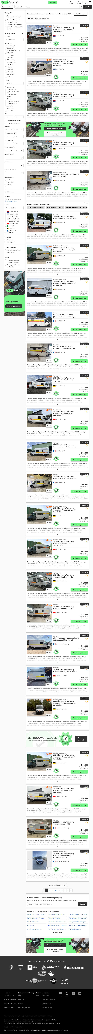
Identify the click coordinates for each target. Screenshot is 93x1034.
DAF (10, 57)
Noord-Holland (14, 221)
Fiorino (10, 111)
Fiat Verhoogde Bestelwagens (78, 925)
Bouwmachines (12, 22)
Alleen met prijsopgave (13, 123)
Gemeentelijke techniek (14, 24)
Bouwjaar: (7, 126)
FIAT (9, 43)
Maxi (9, 96)
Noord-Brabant (14, 219)
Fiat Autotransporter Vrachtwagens (38, 914)
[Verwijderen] (81, 7)
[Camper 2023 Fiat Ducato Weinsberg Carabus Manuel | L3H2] (39, 828)
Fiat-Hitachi (11, 46)
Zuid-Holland (13, 216)
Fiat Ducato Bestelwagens (56, 914)
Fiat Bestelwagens (33, 922)
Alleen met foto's (13, 260)
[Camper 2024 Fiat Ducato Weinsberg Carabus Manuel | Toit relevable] (39, 222)
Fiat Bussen (30, 925)
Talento (10, 108)
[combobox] (14, 207)
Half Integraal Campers (55, 207)
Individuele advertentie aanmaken (55, 134)
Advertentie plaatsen (14, 306)
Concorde (10, 74)
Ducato (10, 87)
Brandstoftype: (9, 154)
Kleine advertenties (14, 250)
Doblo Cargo (14, 101)
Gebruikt (10, 242)
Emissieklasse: (9, 162)
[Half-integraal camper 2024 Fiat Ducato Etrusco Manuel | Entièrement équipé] (39, 180)
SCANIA (10, 60)
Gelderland (13, 214)
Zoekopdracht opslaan (58, 885)
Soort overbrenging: (10, 169)
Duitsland (13, 223)
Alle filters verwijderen (42, 18)
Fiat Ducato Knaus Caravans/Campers (60, 925)
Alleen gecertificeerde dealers (13, 266)
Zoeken (88, 7)
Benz (10, 48)
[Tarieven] (14, 290)
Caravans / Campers (14, 20)
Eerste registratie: (10, 147)
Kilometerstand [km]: (10, 133)
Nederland (11, 201)
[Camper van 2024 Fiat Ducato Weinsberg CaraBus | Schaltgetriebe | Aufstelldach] (39, 384)
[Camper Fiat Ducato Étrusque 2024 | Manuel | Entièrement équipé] (39, 321)
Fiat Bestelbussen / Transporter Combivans (40, 918)
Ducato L (13, 89)
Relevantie (81, 14)
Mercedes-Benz (13, 50)
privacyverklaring (35, 1030)
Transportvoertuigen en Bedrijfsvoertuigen (14, 17)
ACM (9, 76)
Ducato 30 (13, 94)
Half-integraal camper (36, 207)
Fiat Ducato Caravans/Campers (58, 922)
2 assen (10, 182)
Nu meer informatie (81, 739)
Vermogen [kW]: (9, 140)
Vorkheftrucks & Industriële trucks (14, 28)
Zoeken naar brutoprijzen (14, 120)
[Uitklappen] (57, 54)
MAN (10, 53)
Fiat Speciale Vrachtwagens (77, 922)
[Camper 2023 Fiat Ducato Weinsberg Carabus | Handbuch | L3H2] (39, 613)
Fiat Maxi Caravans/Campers (78, 914)
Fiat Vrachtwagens (75, 929)
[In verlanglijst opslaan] (86, 28)
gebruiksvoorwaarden (47, 1030)
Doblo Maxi (13, 103)
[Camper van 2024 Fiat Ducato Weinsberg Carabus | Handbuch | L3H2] (39, 101)
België (12, 228)
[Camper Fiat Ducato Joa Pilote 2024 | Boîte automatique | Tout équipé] (39, 644)
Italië (12, 226)
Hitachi (10, 69)
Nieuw (10, 240)
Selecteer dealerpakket (55, 128)
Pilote (9, 67)
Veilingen (10, 252)
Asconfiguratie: (9, 177)
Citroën (10, 72)
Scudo (10, 106)
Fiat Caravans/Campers (34, 929)
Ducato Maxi (14, 92)
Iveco (10, 55)
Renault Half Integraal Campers (77, 207)
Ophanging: (8, 184)
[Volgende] (50, 34)
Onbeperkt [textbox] (10, 208)
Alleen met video (13, 262)
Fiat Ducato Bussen (54, 918)
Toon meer (58, 932)
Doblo (10, 99)
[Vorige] (28, 34)
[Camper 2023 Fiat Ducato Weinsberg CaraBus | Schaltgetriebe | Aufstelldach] (39, 34)
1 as (8, 180)
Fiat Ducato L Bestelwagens (56, 929)
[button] (90, 2)
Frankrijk (12, 230)
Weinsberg (11, 62)
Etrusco (10, 64)
